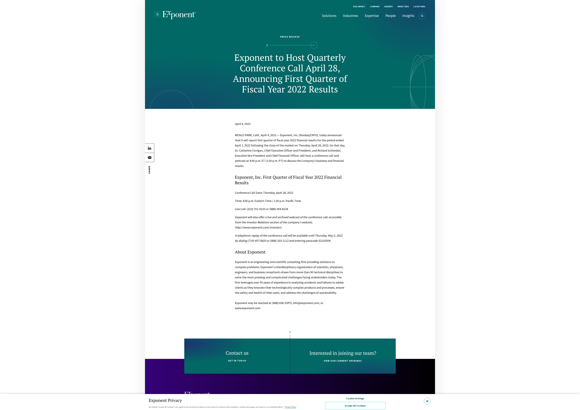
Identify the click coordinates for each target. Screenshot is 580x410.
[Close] (427, 401)
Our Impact (359, 6)
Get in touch (237, 360)
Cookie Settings (355, 398)
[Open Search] (422, 15)
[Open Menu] (157, 14)
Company (374, 6)
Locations (419, 6)
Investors (403, 6)
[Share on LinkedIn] (149, 148)
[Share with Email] (149, 157)
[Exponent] (179, 15)
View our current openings (343, 360)
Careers (388, 6)
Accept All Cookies (355, 405)
